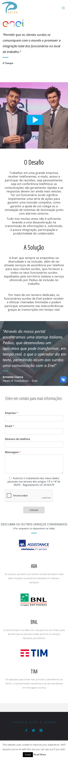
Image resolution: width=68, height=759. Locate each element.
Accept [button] (28, 754)
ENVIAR (34, 510)
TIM (34, 671)
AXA (34, 565)
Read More (40, 754)
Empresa (11, 413)
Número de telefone (17, 439)
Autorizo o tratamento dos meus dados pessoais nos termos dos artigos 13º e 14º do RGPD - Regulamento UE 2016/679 (33, 481)
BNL (34, 621)
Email (9, 426)
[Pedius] (9, 7)
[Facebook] (26, 730)
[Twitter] (33, 730)
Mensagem (13, 452)
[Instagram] (41, 730)
